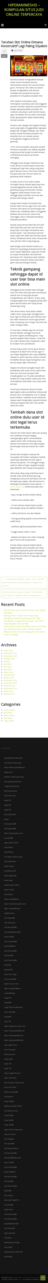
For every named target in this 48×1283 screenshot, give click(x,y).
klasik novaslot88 (11, 1092)
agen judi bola (9, 1233)
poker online (9, 889)
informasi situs (10, 795)
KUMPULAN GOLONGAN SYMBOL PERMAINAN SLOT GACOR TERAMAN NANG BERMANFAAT (23, 593)
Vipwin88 (7, 1002)
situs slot (7, 1021)
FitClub (20, 1279)
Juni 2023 (7, 664)
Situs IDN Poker (10, 861)
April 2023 (8, 669)
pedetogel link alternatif (13, 1252)
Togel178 (7, 998)
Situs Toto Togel (10, 974)
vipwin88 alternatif (11, 1223)
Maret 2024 (8, 650)
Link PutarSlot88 (10, 941)
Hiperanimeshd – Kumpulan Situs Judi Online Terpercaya (24, 9)
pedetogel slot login (11, 1242)
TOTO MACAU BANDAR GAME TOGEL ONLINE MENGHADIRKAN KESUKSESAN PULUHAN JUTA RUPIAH (23, 582)
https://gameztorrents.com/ (15, 1026)
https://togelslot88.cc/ (12, 988)
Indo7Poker (8, 847)
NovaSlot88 (8, 955)
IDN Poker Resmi (10, 791)
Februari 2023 (9, 675)
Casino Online (9, 710)
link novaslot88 (10, 979)
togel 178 (7, 1064)
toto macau (8, 1195)
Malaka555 (8, 969)
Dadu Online (9, 866)
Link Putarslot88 (10, 1214)
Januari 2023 (9, 677)
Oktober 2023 (9, 658)
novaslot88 (8, 838)
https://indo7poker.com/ (13, 833)
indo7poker (8, 1096)
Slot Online (18, 50)
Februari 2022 (9, 694)
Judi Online (8, 712)
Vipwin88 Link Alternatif (13, 758)
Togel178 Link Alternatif (13, 1007)
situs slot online (10, 1087)
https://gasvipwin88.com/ (14, 1040)
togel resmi (8, 772)
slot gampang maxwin (12, 781)
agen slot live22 (10, 1078)
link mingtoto (9, 1139)
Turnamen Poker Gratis (13, 857)
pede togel (8, 880)
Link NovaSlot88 (10, 927)
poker (6, 819)
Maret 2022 (8, 691)
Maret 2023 (8, 672)
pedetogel (8, 1256)
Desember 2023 (10, 653)
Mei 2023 (7, 667)
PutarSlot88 (8, 1115)
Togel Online (9, 721)
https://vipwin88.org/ (12, 908)
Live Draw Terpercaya (12, 763)
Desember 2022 (10, 680)
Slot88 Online (9, 913)
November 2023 (10, 656)
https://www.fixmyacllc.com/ (15, 904)
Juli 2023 (7, 661)
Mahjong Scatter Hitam (13, 1106)
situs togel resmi (10, 1045)
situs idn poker (10, 1134)
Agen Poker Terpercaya (13, 1129)
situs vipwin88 (9, 1012)
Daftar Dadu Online (11, 885)
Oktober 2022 (9, 686)
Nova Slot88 (8, 937)
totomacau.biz (9, 1054)
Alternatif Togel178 (11, 1200)
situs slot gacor (10, 1049)
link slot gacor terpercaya (14, 1082)
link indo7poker (10, 814)
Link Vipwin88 (9, 918)
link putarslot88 (10, 824)
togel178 (7, 800)
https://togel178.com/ (12, 1073)
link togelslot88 (10, 828)
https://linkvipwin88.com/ (14, 1035)
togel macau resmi (11, 984)
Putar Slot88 (9, 1101)
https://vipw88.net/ (11, 899)
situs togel (8, 1247)
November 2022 (10, 683)
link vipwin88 (9, 1143)
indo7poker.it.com (11, 1111)
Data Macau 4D (10, 871)
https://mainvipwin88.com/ (14, 1031)
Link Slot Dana (9, 922)
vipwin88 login (9, 993)
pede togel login (10, 875)
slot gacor (8, 1237)
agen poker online (11, 842)
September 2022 (10, 688)
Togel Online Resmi (11, 786)
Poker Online (9, 715)
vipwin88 (7, 1017)
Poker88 (7, 965)
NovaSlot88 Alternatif (12, 932)
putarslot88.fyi (9, 946)
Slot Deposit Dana (11, 1148)
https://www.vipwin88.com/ (14, 767)
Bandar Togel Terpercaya (14, 777)
